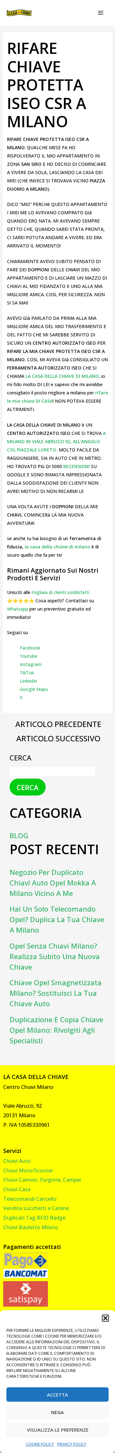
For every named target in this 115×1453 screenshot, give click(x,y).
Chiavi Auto (17, 1160)
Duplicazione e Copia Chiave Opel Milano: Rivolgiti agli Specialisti (56, 1030)
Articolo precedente (58, 724)
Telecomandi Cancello (30, 1198)
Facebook (30, 648)
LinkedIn (28, 681)
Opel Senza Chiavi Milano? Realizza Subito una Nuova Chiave (55, 956)
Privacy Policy (71, 1444)
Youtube (28, 656)
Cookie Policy (40, 1444)
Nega (57, 1412)
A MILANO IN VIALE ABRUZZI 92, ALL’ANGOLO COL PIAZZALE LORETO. (56, 441)
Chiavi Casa (16, 1189)
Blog (19, 835)
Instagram (31, 664)
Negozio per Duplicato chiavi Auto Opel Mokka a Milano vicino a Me (53, 882)
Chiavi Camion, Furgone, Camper (42, 1179)
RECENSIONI (77, 466)
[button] (105, 1318)
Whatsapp (17, 609)
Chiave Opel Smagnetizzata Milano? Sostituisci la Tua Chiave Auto (56, 993)
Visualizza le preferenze (57, 1430)
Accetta (57, 1394)
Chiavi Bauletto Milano (30, 1227)
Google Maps (34, 689)
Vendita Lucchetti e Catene (36, 1208)
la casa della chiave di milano (57, 547)
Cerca (20, 757)
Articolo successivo (58, 738)
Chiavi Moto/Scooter (28, 1170)
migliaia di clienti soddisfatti (60, 592)
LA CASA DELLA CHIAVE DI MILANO (62, 376)
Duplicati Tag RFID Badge (34, 1217)
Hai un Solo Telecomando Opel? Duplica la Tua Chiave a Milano (57, 919)
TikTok (27, 673)
